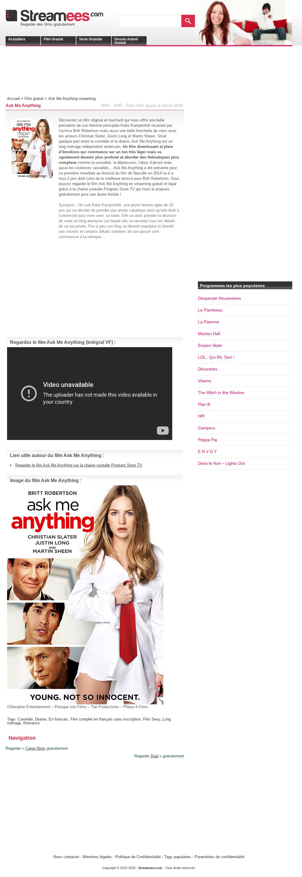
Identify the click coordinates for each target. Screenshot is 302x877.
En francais (58, 719)
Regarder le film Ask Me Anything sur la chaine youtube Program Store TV (78, 465)
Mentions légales (97, 857)
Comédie (25, 719)
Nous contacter (66, 857)
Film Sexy (151, 719)
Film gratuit (53, 39)
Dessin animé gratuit (126, 41)
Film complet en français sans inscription (105, 719)
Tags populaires (177, 857)
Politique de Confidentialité (138, 857)
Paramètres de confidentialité (219, 857)
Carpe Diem (35, 748)
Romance (31, 723)
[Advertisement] (98, 75)
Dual (154, 756)
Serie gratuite (90, 39)
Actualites (16, 39)
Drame (40, 719)
